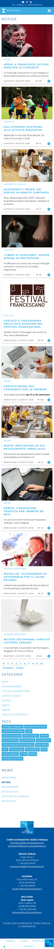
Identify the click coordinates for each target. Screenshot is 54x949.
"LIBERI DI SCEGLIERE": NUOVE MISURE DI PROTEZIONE (26, 257)
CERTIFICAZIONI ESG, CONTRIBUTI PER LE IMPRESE (25, 388)
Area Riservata (35, 5)
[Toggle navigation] (49, 10)
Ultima (19, 668)
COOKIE (24, 941)
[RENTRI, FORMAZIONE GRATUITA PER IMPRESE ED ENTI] (27, 484)
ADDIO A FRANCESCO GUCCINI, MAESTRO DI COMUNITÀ (27, 66)
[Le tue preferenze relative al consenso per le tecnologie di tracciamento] (4, 947)
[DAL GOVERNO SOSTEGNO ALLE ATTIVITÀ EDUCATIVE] (27, 103)
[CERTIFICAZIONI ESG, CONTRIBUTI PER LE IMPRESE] (27, 362)
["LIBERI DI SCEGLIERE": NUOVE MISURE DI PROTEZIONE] (27, 231)
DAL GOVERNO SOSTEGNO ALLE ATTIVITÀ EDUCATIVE (23, 128)
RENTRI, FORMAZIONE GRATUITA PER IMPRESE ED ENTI (24, 511)
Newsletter (9, 801)
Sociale (9, 122)
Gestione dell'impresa (15, 796)
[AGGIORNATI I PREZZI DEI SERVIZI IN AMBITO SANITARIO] (27, 165)
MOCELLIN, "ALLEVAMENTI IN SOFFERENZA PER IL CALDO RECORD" (25, 577)
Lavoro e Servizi (15, 184)
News (7, 59)
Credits (28, 946)
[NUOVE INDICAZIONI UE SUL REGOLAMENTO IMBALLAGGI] (27, 421)
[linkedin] (31, 2)
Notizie (6, 782)
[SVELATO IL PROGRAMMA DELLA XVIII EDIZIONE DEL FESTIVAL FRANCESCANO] (27, 296)
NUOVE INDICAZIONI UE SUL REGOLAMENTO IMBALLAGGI (25, 447)
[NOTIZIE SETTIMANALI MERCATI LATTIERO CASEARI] (27, 615)
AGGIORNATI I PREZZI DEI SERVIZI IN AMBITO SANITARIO (26, 191)
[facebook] (27, 2)
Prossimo (8, 668)
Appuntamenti (10, 787)
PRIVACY (10, 941)
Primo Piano (9, 777)
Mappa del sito (41, 941)
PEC (13, 5)
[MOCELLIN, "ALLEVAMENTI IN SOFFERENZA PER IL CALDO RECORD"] (27, 550)
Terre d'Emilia (13, 11)
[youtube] (23, 2)
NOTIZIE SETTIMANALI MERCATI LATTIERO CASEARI (27, 641)
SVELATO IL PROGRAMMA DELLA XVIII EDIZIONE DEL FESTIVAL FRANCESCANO (23, 323)
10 (41, 664)
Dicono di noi (10, 792)
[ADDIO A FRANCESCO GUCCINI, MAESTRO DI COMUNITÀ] (27, 40)
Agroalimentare (15, 568)
